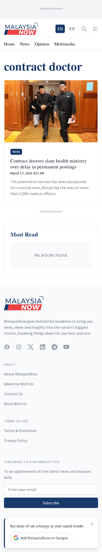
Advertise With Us (19, 383)
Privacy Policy (15, 440)
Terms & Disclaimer (20, 430)
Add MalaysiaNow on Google (44, 537)
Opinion (42, 44)
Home (9, 44)
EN (60, 29)
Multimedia (64, 44)
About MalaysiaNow (20, 373)
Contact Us (13, 393)
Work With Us (15, 403)
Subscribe (51, 502)
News (25, 44)
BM (72, 29)
